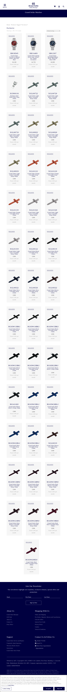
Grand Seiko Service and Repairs (15, 640)
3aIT (14, 660)
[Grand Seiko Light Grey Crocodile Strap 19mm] (14, 240)
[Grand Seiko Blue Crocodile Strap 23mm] (33, 434)
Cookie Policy (11, 685)
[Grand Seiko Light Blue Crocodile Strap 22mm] (33, 84)
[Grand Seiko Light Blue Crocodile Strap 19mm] (14, 123)
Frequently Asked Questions (14, 643)
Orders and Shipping (40, 614)
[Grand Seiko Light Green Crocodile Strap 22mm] (33, 123)
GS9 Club (9, 617)
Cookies (37, 627)
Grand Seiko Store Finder (13, 650)
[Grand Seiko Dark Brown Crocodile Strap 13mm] (14, 473)
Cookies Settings (6, 688)
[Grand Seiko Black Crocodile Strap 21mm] (14, 356)
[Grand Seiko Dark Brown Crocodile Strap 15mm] (53, 473)
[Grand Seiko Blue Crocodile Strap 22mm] (14, 434)
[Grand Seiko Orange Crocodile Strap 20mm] (53, 162)
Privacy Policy (39, 624)
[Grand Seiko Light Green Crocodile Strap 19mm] (14, 162)
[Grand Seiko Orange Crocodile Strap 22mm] (33, 162)
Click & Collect (39, 619)
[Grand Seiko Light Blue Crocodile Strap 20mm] (53, 84)
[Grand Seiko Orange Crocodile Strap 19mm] (14, 201)
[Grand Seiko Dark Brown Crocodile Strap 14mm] (33, 473)
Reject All (59, 688)
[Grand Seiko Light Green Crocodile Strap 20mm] (53, 123)
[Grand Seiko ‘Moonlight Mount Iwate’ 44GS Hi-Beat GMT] (53, 44)
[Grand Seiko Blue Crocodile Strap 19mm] (33, 395)
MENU (5, 7)
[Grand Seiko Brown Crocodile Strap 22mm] (53, 278)
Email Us (39, 643)
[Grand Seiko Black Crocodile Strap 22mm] (33, 240)
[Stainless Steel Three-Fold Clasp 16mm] (14, 84)
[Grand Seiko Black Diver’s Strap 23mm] (14, 395)
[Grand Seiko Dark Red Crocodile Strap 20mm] (31, 550)
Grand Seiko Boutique (12, 614)
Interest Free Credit (40, 622)
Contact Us (9, 622)
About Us (9, 619)
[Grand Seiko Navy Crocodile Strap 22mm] (14, 278)
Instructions (10, 648)
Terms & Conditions (40, 629)
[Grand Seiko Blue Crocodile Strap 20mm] (53, 395)
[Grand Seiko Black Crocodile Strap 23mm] (33, 356)
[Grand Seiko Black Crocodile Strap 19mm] (53, 240)
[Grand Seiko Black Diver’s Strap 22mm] (53, 356)
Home (8, 24)
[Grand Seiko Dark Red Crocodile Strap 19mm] (53, 512)
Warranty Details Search (13, 645)
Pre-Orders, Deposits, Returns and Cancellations (47, 617)
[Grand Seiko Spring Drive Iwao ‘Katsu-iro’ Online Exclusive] (33, 44)
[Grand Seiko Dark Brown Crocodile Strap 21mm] (14, 512)
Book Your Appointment (44, 645)
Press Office (10, 624)
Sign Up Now (33, 602)
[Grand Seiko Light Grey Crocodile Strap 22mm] (33, 201)
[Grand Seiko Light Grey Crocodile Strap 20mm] (53, 201)
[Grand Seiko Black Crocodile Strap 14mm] (33, 317)
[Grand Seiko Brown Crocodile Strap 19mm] (53, 434)
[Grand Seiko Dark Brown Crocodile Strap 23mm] (33, 512)
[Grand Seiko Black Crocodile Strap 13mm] (14, 317)
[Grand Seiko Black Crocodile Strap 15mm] (53, 317)
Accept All (48, 688)
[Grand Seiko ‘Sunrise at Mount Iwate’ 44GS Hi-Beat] (14, 44)
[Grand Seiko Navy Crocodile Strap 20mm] (33, 278)
